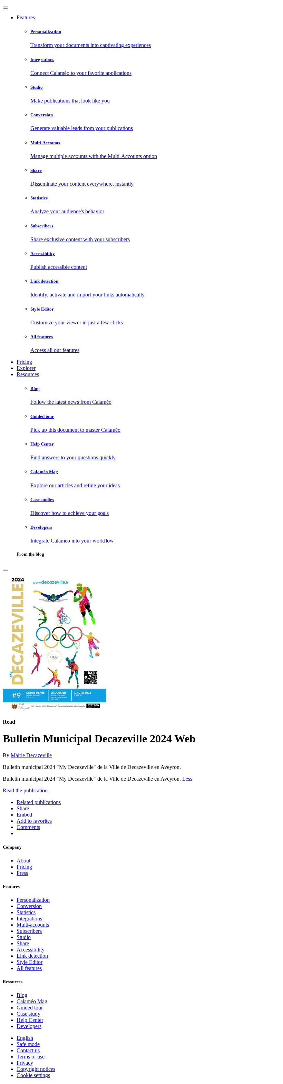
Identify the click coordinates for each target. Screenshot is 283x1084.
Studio (24, 937)
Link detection (32, 956)
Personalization (33, 900)
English (25, 1038)
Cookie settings (33, 1075)
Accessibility (31, 950)
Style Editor (29, 962)
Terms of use (31, 1056)
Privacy (25, 1063)
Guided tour (30, 1007)
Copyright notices (36, 1069)
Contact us (28, 1050)
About (23, 860)
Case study (28, 1014)
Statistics (26, 912)
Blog (22, 995)
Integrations (29, 918)
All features (29, 968)
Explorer (26, 368)
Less (187, 779)
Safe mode (28, 1044)
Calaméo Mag (32, 1001)
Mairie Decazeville (31, 755)
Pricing (24, 362)
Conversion (29, 906)
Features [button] (26, 17)
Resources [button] (28, 374)
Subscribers (29, 931)
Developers (29, 1026)
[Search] (5, 570)
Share (23, 943)
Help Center (30, 1020)
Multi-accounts (33, 925)
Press (22, 873)
